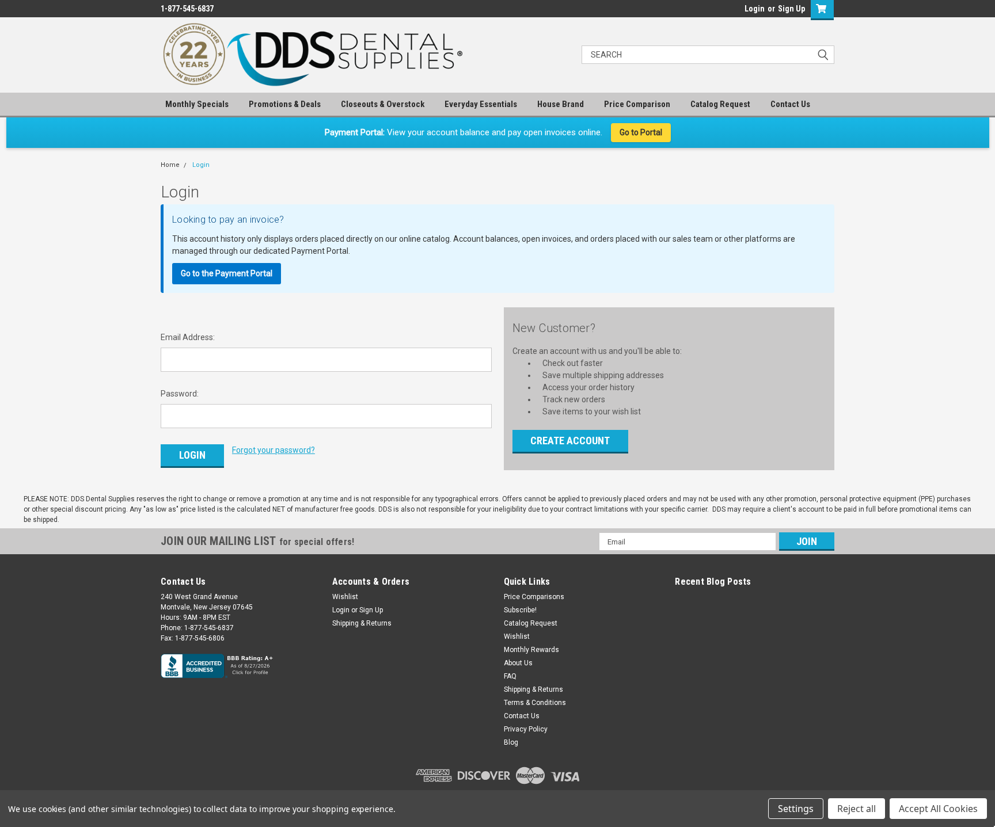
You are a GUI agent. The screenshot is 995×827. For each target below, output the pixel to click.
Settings (796, 808)
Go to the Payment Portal (226, 273)
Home (170, 165)
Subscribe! (520, 610)
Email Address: (188, 337)
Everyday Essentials (481, 104)
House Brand (560, 104)
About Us (518, 663)
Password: (180, 393)
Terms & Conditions (535, 703)
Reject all (856, 808)
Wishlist (345, 597)
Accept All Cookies (938, 808)
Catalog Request (720, 104)
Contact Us (790, 104)
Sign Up (791, 8)
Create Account (570, 441)
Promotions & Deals (285, 104)
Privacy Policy (526, 729)
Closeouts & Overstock (382, 104)
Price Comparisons (534, 597)
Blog (511, 742)
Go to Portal (641, 132)
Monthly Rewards (531, 650)
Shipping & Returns (362, 623)
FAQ (510, 676)
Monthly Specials (197, 104)
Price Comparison (637, 104)
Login (755, 8)
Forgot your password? (273, 450)
